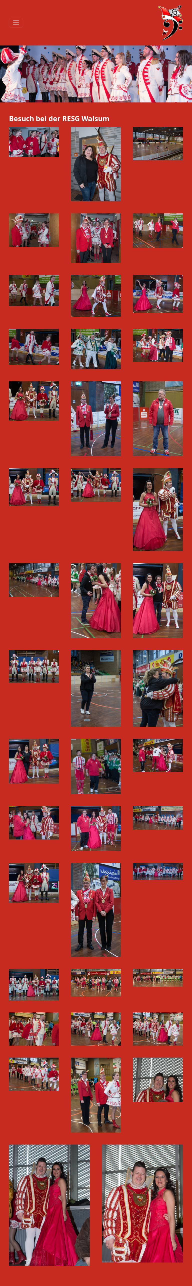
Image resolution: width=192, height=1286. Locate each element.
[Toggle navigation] (16, 23)
